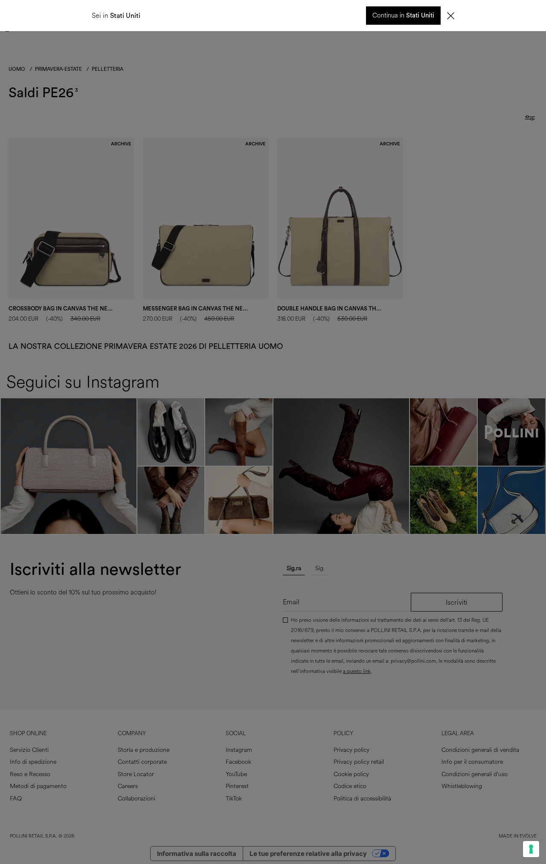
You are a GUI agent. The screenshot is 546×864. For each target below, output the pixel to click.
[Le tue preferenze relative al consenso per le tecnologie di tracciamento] (531, 849)
